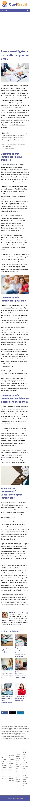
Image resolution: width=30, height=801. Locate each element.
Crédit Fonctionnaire (25, 766)
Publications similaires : (9, 148)
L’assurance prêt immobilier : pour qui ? (12, 137)
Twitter (4, 775)
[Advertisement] (15, 28)
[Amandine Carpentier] (5, 615)
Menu (5, 10)
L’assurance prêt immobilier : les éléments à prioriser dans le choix (14, 141)
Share (5, 713)
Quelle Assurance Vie (25, 783)
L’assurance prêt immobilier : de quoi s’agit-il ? (14, 135)
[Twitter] (27, 613)
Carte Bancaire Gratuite (25, 772)
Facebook (4, 776)
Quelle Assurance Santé (25, 777)
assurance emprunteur (8, 165)
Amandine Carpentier (16, 612)
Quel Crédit (20, 798)
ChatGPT (4, 778)
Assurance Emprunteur (7, 48)
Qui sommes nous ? (4, 759)
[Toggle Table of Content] (25, 133)
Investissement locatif (25, 752)
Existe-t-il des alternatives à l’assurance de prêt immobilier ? (13, 145)
